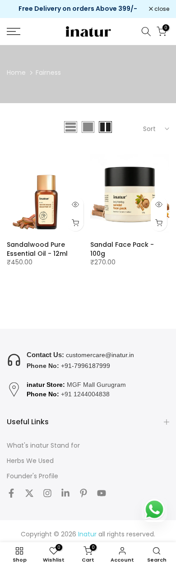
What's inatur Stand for (43, 445)
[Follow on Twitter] (29, 493)
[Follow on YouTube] (101, 493)
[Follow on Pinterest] (83, 493)
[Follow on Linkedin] (65, 493)
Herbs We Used (30, 461)
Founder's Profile (32, 476)
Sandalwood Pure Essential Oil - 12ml (37, 249)
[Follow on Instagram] (47, 493)
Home (16, 72)
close (161, 9)
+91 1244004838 (85, 394)
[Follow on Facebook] (11, 493)
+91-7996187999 (85, 365)
